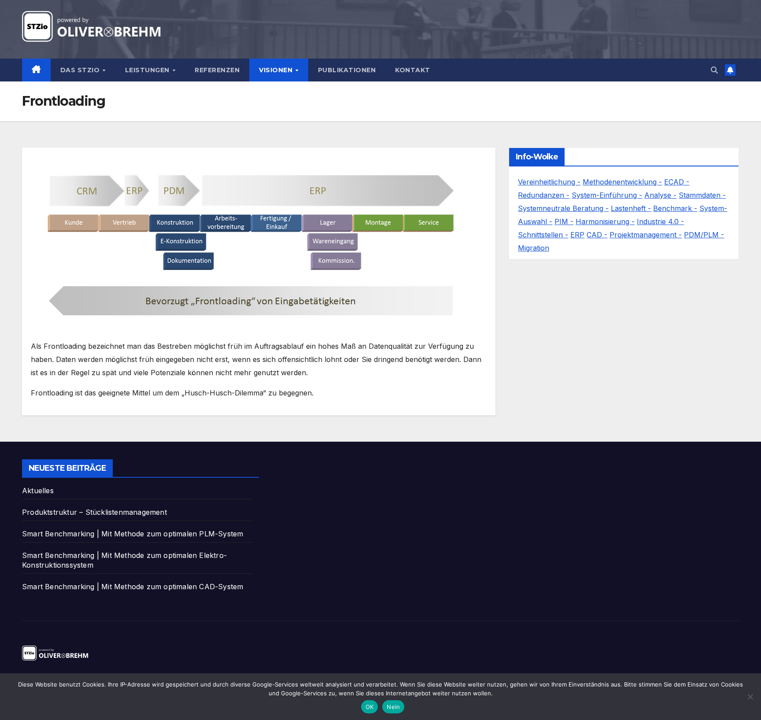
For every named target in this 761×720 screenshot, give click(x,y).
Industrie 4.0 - (660, 221)
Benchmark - (675, 208)
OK (370, 706)
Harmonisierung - (605, 221)
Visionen (277, 70)
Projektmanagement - (646, 234)
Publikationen (347, 70)
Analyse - (660, 195)
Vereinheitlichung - (549, 181)
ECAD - (676, 181)
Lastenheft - (631, 208)
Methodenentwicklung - (622, 181)
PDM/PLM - (704, 234)
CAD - (597, 234)
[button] (714, 70)
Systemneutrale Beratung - (563, 208)
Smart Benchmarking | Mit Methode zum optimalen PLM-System (132, 533)
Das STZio (81, 70)
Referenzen (217, 70)
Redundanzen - (543, 195)
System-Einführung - (607, 195)
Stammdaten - (702, 195)
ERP (577, 234)
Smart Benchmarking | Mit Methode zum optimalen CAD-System (132, 586)
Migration (533, 248)
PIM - (563, 221)
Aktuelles (38, 490)
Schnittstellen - (543, 234)
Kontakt (412, 70)
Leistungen (148, 70)
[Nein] (750, 696)
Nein (393, 706)
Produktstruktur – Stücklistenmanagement (94, 512)
